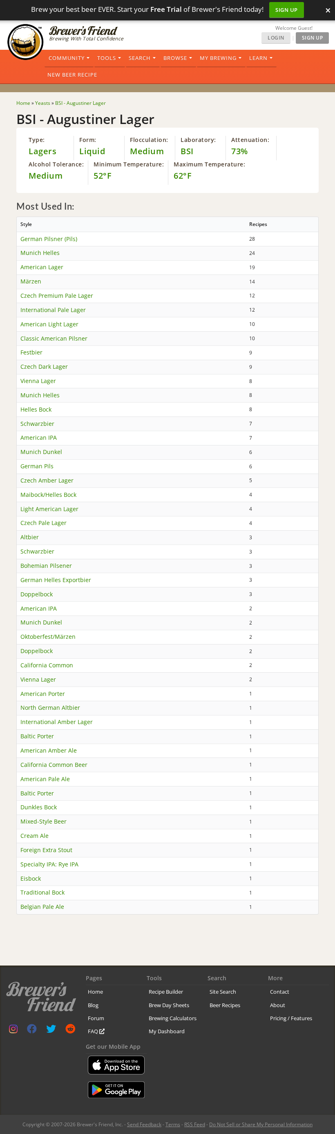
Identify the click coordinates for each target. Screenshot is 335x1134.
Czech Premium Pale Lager (56, 295)
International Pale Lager (53, 310)
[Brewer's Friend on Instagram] (13, 1030)
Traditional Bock (42, 892)
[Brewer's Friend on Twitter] (51, 1030)
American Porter (42, 694)
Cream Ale (34, 835)
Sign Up (286, 9)
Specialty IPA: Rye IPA (49, 864)
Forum (96, 1018)
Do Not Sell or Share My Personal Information (261, 1124)
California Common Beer (53, 765)
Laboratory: (198, 140)
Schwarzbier (37, 423)
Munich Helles (40, 253)
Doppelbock (36, 594)
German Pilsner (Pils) (48, 239)
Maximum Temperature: (209, 164)
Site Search (223, 991)
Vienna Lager (38, 381)
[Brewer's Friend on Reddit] (70, 1030)
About (277, 1005)
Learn (258, 58)
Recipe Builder (166, 991)
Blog (93, 1005)
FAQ (93, 1031)
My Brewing (218, 58)
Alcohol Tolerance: (56, 164)
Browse (175, 58)
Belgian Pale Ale (42, 906)
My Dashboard (167, 1031)
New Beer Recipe (72, 74)
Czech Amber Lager (47, 480)
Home (95, 991)
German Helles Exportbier (55, 580)
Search (140, 58)
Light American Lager (49, 509)
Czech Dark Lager (44, 366)
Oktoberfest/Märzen (48, 636)
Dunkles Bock (38, 807)
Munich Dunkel (41, 452)
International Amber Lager (56, 722)
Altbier (29, 537)
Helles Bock (35, 409)
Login (276, 37)
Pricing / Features (291, 1018)
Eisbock (30, 878)
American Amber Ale (48, 750)
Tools (106, 58)
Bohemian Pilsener (46, 565)
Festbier (31, 352)
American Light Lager (49, 324)
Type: (37, 140)
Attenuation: (250, 140)
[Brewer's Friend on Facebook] (32, 1030)
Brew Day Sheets (169, 1005)
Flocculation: (149, 140)
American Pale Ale (45, 779)
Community (67, 58)
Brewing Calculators (173, 1018)
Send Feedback (144, 1124)
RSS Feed (194, 1124)
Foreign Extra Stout (46, 850)
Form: (87, 140)
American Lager (41, 267)
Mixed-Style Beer (43, 821)
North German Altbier (50, 707)
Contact (279, 991)
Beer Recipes (225, 1005)
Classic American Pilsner (53, 338)
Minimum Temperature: (129, 164)
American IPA (38, 437)
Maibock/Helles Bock (48, 494)
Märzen (30, 281)
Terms (172, 1124)
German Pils (37, 466)
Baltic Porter (37, 736)
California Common (46, 665)
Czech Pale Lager (43, 523)
